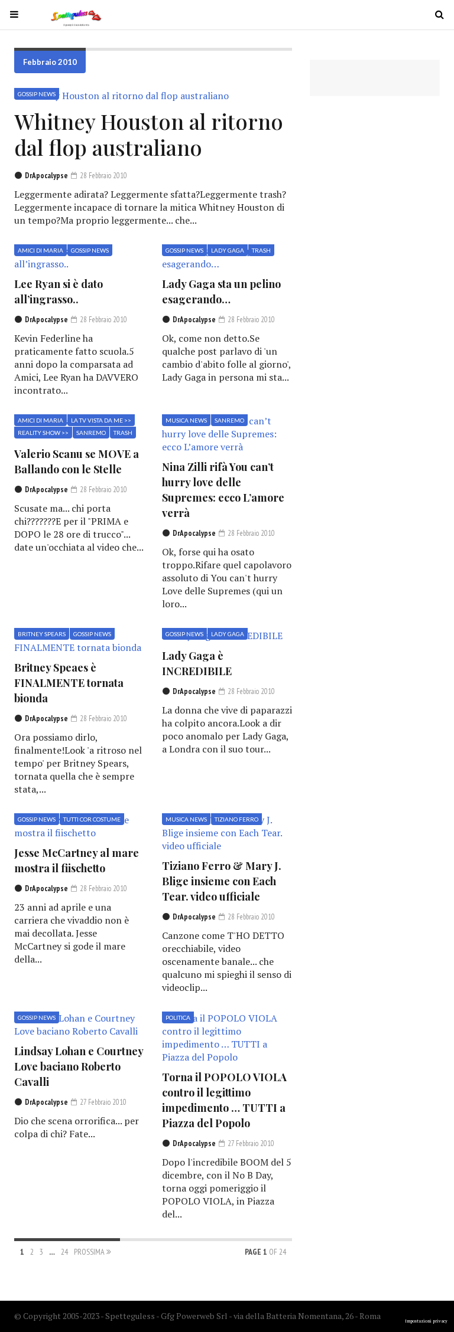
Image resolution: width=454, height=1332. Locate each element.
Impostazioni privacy (426, 1321)
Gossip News (37, 93)
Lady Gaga (227, 250)
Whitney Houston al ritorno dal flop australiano (148, 134)
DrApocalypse (46, 176)
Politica (178, 1017)
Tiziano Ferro (236, 819)
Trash (261, 250)
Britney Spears (42, 633)
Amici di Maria (40, 250)
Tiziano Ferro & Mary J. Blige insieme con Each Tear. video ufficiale (221, 881)
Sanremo (91, 432)
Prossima (90, 1251)
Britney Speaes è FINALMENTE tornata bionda (69, 682)
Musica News (186, 420)
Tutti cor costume (92, 819)
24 (64, 1251)
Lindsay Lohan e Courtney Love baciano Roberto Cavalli (78, 1066)
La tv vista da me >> (101, 420)
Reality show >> (43, 432)
